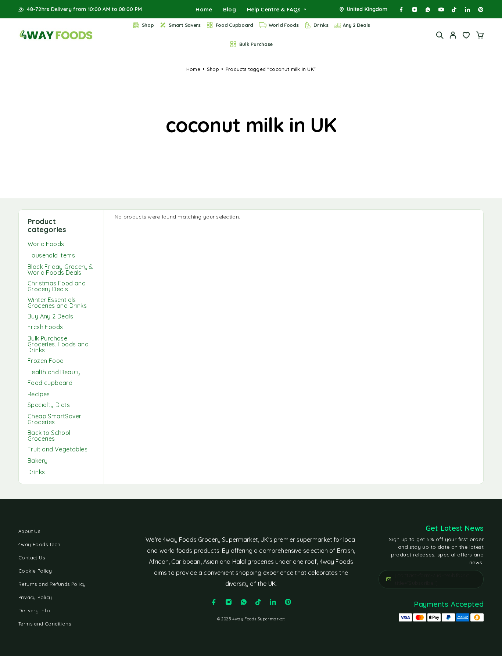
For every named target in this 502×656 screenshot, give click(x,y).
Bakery (37, 460)
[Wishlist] (466, 36)
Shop (148, 25)
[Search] (440, 35)
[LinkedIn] (467, 9)
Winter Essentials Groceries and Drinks (57, 302)
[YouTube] (441, 9)
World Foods (284, 25)
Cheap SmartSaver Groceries (54, 419)
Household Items (51, 255)
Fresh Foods (45, 327)
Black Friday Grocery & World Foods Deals (60, 269)
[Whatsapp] (427, 9)
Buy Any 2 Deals (50, 316)
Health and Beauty (54, 372)
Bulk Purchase (256, 44)
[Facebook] (401, 9)
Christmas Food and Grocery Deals (57, 286)
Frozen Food (46, 360)
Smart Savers (185, 25)
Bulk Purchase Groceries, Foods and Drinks (58, 344)
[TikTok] (454, 9)
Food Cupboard (235, 25)
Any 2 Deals (356, 25)
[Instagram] (414, 9)
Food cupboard (50, 382)
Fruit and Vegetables (57, 449)
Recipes (39, 394)
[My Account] (453, 35)
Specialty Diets (49, 404)
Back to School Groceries (49, 435)
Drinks (320, 25)
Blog (229, 9)
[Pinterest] (480, 9)
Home (204, 9)
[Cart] (479, 36)
